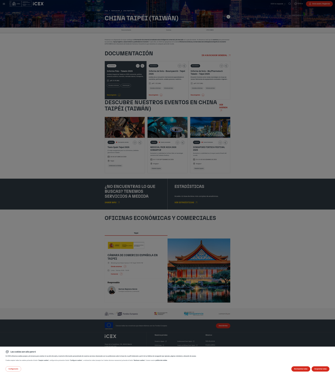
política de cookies (161, 360)
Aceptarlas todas (320, 369)
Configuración (13, 369)
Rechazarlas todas (300, 369)
